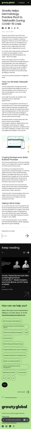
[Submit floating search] (24, 420)
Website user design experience (11, 361)
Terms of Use (5, 416)
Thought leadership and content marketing (14, 349)
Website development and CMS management (11, 366)
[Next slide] (28, 252)
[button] (14, 28)
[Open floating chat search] (4, 420)
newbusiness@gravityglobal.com (13, 315)
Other (4, 385)
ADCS (15, 53)
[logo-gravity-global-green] (8, 2)
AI (13, 378)
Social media (21, 372)
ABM (26, 332)
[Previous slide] (24, 252)
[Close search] (27, 420)
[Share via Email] (17, 28)
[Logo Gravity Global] (14, 408)
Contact (21, 3)
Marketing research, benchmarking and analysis (13, 326)
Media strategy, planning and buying (13, 344)
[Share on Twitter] (12, 28)
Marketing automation (9, 372)
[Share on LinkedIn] (9, 28)
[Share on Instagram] (6, 28)
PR (3, 378)
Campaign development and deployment (14, 355)
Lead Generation (7, 338)
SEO (9, 378)
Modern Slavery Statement (9, 423)
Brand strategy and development (12, 321)
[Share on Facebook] (3, 28)
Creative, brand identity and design (12, 332)
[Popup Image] (28, 152)
